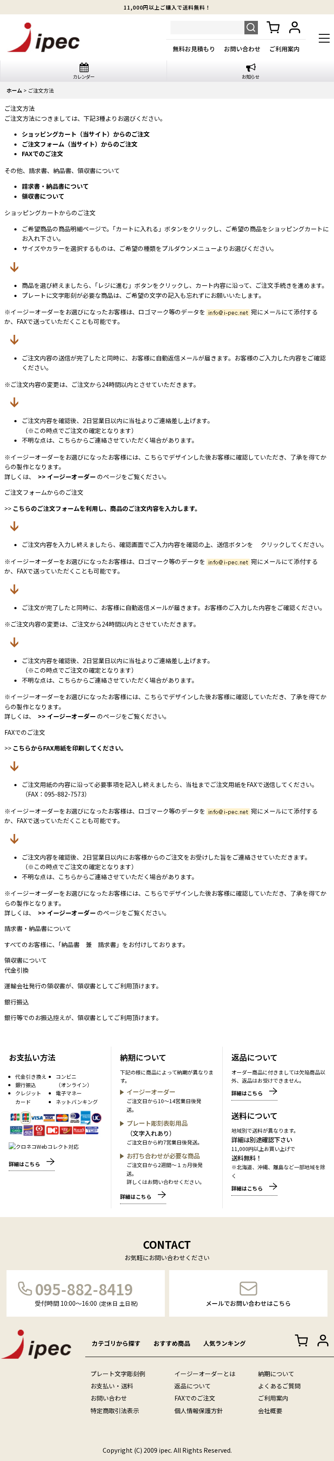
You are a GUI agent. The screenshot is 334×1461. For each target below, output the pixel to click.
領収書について (43, 196)
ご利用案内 (284, 48)
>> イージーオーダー (67, 476)
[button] (324, 39)
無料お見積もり (194, 48)
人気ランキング (224, 1343)
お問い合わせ (242, 48)
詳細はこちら (24, 1163)
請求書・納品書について (55, 186)
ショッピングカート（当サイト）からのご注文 (86, 134)
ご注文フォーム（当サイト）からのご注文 (79, 144)
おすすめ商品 (172, 1343)
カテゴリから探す (116, 1343)
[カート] (273, 28)
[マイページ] (294, 28)
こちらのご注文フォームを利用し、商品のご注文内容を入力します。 (106, 508)
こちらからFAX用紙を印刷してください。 (70, 748)
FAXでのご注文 (42, 153)
